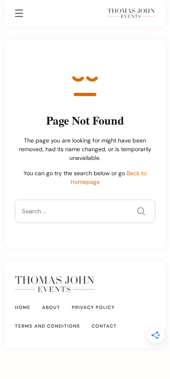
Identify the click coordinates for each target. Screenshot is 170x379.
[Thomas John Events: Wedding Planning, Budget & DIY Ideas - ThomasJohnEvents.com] (131, 13)
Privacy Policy (93, 307)
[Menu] (19, 14)
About (51, 307)
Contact (104, 326)
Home (23, 307)
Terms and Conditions (47, 326)
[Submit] (141, 212)
